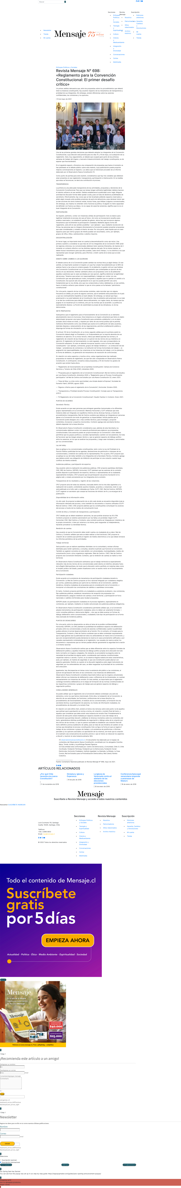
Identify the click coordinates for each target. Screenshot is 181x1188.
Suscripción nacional (9, 1160)
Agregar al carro (6, 1165)
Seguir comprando (129, 1165)
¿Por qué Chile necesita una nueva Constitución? (48, 776)
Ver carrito (65, 1165)
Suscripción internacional (11, 1162)
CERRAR (3, 980)
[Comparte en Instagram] (60, 765)
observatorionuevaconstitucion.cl (73, 740)
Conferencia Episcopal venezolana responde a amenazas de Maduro (131, 777)
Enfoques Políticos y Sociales (66, 67)
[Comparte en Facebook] (56, 765)
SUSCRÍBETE (12, 805)
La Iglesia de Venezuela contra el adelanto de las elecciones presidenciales (103, 778)
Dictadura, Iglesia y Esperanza (75, 775)
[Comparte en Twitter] (58, 765)
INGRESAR (21, 805)
